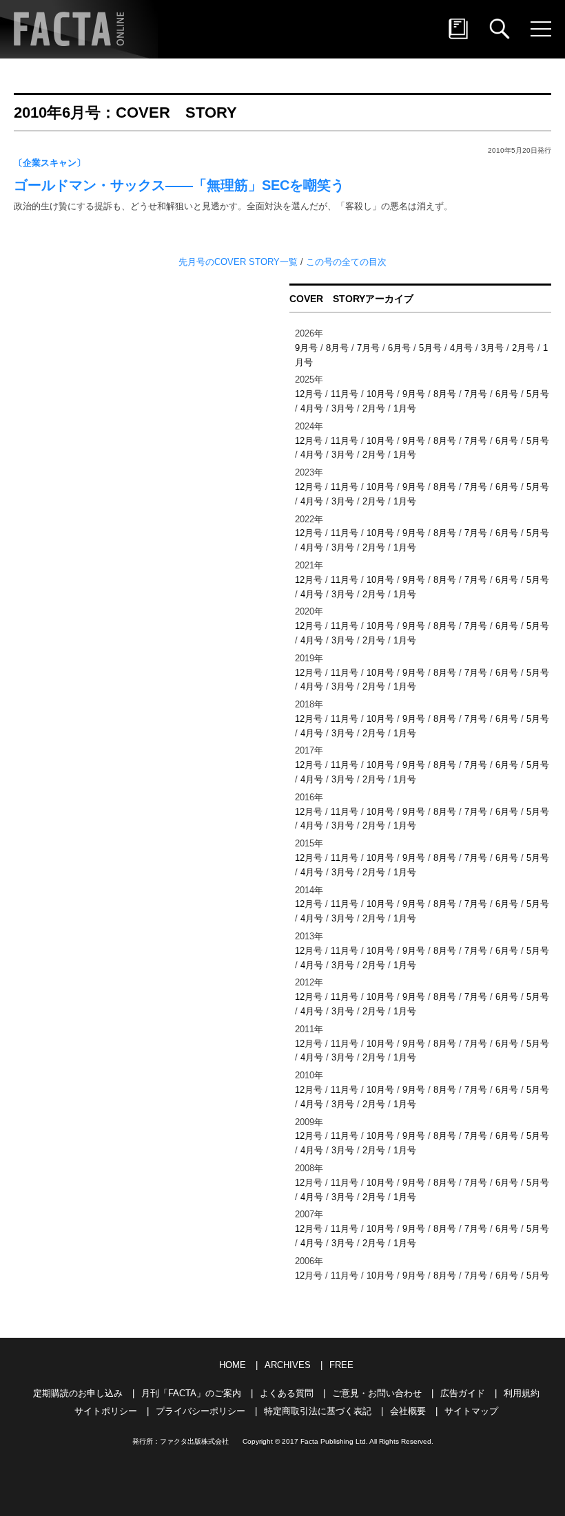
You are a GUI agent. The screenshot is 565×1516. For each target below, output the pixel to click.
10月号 (380, 394)
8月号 (337, 348)
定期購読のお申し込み (78, 1393)
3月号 (492, 348)
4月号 (461, 348)
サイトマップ (471, 1411)
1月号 (404, 408)
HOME (232, 1365)
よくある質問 (287, 1393)
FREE (341, 1365)
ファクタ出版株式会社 (194, 1441)
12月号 (308, 394)
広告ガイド (462, 1393)
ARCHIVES (288, 1365)
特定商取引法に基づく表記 (317, 1411)
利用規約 (522, 1393)
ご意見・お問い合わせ (377, 1393)
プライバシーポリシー (200, 1411)
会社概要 (408, 1411)
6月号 (399, 348)
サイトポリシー (105, 1411)
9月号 (306, 348)
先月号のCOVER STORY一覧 (239, 262)
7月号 (368, 348)
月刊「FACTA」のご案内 (191, 1393)
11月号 (344, 394)
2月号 (523, 348)
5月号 (430, 348)
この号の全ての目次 (346, 262)
